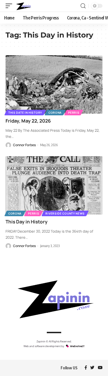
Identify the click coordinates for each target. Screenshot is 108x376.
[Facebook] (85, 368)
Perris (73, 112)
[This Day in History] (54, 185)
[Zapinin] (23, 6)
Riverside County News (65, 213)
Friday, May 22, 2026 (28, 121)
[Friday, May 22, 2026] (54, 84)
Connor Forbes (24, 145)
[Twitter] (92, 368)
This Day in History (27, 221)
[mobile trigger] (10, 6)
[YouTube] (100, 368)
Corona (55, 112)
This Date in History (25, 112)
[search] (83, 6)
